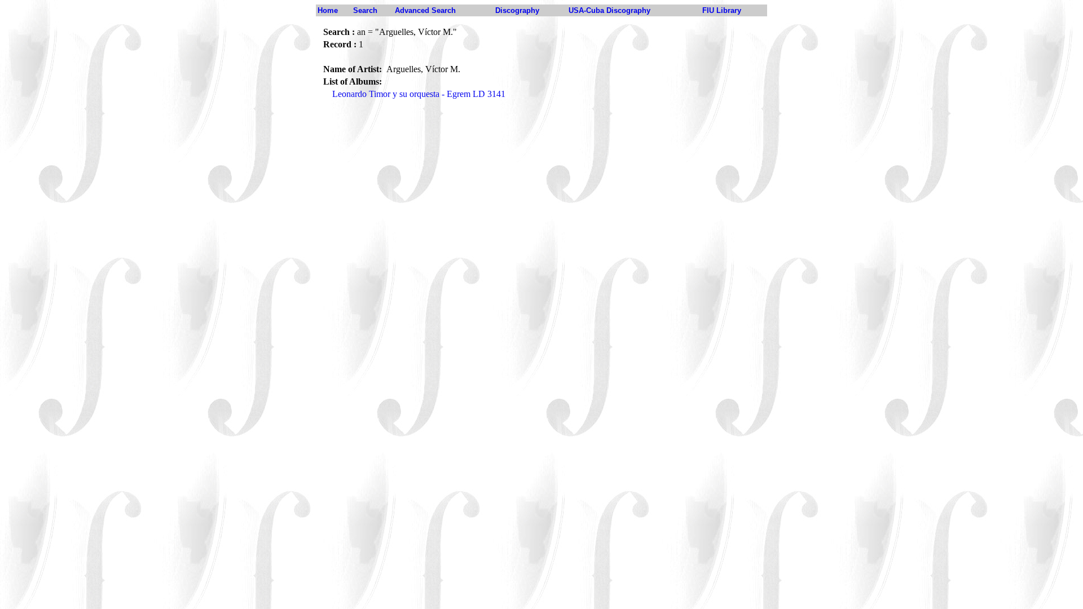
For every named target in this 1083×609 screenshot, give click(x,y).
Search (365, 10)
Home (328, 10)
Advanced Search (425, 10)
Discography (517, 10)
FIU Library (721, 10)
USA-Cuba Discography (609, 10)
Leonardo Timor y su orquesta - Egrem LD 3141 (418, 94)
